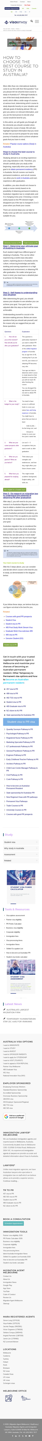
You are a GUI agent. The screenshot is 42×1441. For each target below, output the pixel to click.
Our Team (27, 5)
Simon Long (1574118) (11, 1320)
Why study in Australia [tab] (14, 848)
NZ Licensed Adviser (10, 1342)
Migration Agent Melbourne (13, 1300)
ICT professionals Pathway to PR (19, 746)
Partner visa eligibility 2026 (13, 1235)
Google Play (7, 1285)
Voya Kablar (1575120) (11, 1323)
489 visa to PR (12, 693)
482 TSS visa (8, 1105)
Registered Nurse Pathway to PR (19, 738)
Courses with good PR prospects (19, 616)
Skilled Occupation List (14, 949)
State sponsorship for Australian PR (20, 715)
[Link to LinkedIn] (16, 1436)
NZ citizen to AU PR (14, 711)
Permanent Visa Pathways (16, 801)
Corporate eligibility (13, 932)
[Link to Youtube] (29, 1436)
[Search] (30, 21)
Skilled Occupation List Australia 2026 (17, 1257)
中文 (21, 12)
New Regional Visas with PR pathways (22, 797)
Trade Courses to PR (14, 806)
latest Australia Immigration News (15, 1254)
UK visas (6, 1380)
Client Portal (13, 1)
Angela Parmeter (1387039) (13, 1336)
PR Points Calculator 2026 (12, 1238)
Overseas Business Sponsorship (15, 1096)
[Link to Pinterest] (32, 1436)
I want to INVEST (9, 1051)
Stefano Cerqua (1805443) (12, 1332)
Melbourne (21, 1142)
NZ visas (6, 1371)
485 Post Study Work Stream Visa (19, 627)
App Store (6, 1288)
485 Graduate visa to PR (16, 706)
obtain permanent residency (22, 169)
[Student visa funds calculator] (21, 887)
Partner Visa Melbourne (11, 1066)
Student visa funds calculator (16, 957)
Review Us (7, 1297)
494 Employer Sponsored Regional (16, 1102)
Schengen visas (9, 1383)
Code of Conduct (9, 1294)
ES (25, 12)
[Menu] (36, 21)
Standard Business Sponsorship (15, 1090)
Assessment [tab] (9, 854)
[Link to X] (22, 1436)
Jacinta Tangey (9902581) (12, 1326)
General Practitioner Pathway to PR (20, 751)
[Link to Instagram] (19, 1436)
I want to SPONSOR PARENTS (15, 1054)
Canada (34, 8)
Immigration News (13, 944)
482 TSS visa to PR (14, 698)
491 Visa (6, 1073)
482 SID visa (8, 1108)
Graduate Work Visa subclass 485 (19, 631)
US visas (6, 1377)
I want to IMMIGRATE (11, 1045)
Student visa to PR (13, 624)
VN (16, 12)
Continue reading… (11, 1181)
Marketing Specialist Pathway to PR (20, 742)
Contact (22, 1)
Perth (5, 1365)
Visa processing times (14, 940)
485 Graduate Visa (10, 1069)
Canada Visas (8, 1374)
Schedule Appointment (12, 8)
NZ (12, 12)
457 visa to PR (12, 689)
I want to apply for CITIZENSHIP (15, 1057)
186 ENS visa (8, 1099)
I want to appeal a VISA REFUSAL (15, 1063)
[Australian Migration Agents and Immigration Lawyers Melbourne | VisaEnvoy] (17, 21)
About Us (6, 1279)
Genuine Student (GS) (14, 638)
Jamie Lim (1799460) (11, 1339)
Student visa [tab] (9, 842)
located (17, 1145)
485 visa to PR (11, 635)
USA (28, 8)
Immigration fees (12, 936)
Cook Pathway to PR (14, 779)
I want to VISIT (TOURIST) (13, 1060)
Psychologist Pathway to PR (17, 734)
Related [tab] (7, 860)
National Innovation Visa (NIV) (14, 1076)
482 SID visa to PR (10, 1197)
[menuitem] (14, 1)
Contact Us (7, 1276)
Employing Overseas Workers (14, 1087)
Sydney (6, 1359)
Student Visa (11, 620)
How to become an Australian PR (18, 953)
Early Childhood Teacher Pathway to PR (22, 759)
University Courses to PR (16, 810)
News (29, 1)
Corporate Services (16, 5)
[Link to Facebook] (12, 1436)
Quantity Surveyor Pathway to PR (19, 729)
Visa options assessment (15, 915)
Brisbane (6, 1368)
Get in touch (9, 657)
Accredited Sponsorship (12, 1093)
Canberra (6, 1356)
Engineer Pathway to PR (16, 755)
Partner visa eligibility (14, 920)
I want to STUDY (9, 1048)
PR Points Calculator (14, 924)
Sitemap (6, 1303)
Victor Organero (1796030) (13, 1329)
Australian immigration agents (21, 1139)
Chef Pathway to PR (14, 775)
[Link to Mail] (26, 1436)
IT (29, 12)
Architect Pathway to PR (16, 764)
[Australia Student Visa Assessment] (21, 977)
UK (23, 8)
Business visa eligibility (14, 928)
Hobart (5, 1362)
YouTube (6, 1291)
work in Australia (23, 178)
